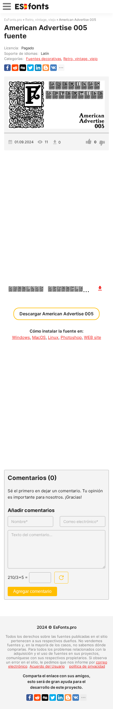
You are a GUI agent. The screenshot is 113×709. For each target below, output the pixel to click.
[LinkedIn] (38, 67)
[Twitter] (30, 67)
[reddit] (15, 67)
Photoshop (71, 337)
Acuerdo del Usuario (47, 666)
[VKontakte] (53, 67)
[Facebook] (7, 67)
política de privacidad (87, 666)
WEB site (92, 337)
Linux (53, 337)
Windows (21, 337)
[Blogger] (46, 67)
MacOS (39, 337)
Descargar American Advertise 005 (56, 313)
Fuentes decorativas (43, 58)
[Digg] (22, 67)
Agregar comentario (32, 591)
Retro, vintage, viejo (80, 58)
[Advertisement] (56, 215)
